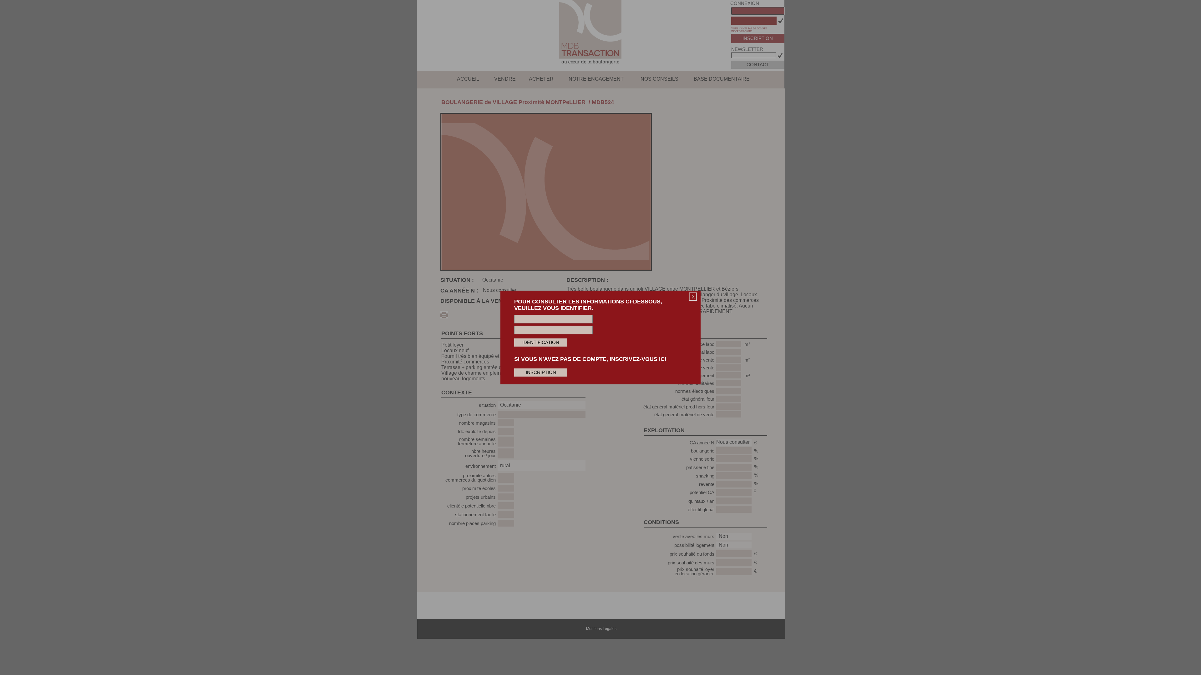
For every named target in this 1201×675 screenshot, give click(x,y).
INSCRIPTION (541, 372)
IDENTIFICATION (540, 342)
